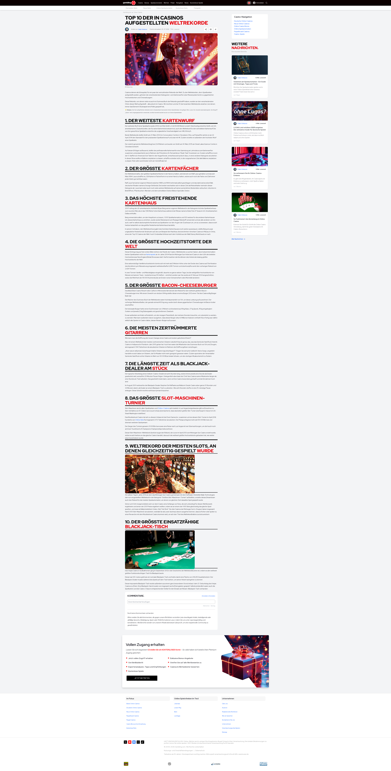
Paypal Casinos (130, 720)
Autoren (224, 708)
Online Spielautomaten (242, 29)
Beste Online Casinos (132, 704)
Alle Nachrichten (237, 239)
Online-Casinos (163, 408)
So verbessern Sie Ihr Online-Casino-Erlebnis (248, 174)
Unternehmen (226, 724)
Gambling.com (127, 12)
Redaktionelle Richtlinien (229, 712)
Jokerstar (177, 704)
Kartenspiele (150, 254)
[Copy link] (216, 29)
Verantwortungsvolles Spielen (231, 728)
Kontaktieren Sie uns (228, 720)
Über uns (225, 704)
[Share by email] (211, 29)
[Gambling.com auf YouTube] (129, 748)
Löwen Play (177, 708)
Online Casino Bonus (241, 26)
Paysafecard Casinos (241, 31)
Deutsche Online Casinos (243, 21)
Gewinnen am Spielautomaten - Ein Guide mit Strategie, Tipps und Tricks (250, 83)
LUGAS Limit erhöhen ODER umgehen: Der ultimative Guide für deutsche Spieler (250, 128)
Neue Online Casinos (241, 24)
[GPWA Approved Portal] (263, 764)
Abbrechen (206, 606)
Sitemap (224, 732)
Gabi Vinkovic (142, 29)
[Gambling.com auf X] (125, 748)
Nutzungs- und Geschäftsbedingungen (178, 750)
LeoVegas (177, 716)
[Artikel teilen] (206, 29)
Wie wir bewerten (227, 716)
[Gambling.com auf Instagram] (138, 748)
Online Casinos (137, 12)
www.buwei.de (243, 754)
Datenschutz (200, 750)
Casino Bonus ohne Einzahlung (136, 724)
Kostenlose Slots (131, 728)
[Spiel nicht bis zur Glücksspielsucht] (126, 764)
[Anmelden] (249, 3)
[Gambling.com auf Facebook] (134, 748)
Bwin (175, 712)
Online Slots (139, 420)
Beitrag (213, 606)
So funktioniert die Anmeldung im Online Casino (249, 220)
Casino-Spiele (239, 34)
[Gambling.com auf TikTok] (142, 748)
